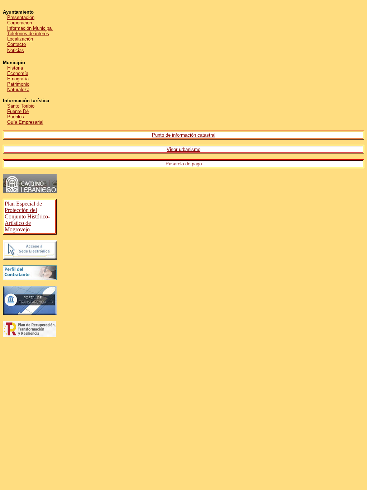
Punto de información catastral (183, 135)
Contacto (16, 44)
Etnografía (18, 78)
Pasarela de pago (184, 163)
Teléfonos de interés (28, 33)
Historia (15, 68)
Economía (17, 73)
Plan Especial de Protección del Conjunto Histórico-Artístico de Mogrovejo (27, 216)
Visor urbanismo (183, 149)
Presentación (20, 17)
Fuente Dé (18, 111)
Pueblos (15, 116)
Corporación (19, 22)
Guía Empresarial (25, 122)
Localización (20, 39)
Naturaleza (18, 89)
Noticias (15, 50)
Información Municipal (30, 28)
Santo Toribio (20, 106)
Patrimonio (18, 84)
